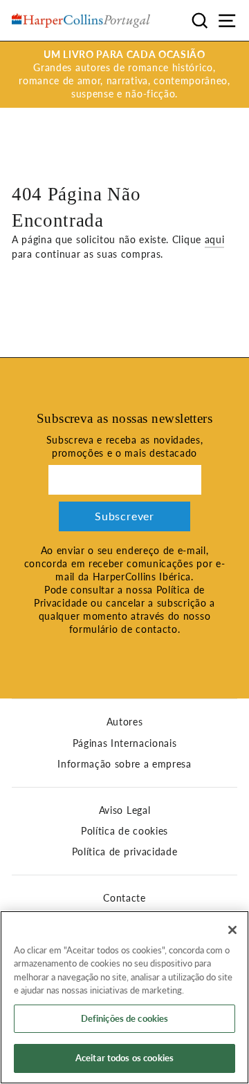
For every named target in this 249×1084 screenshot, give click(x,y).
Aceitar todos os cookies (124, 1057)
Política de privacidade (125, 851)
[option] (124, 74)
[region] (124, 997)
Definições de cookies (125, 1018)
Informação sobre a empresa (124, 764)
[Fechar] (232, 930)
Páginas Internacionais (125, 743)
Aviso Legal (124, 810)
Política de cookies (124, 831)
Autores (125, 722)
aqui (215, 239)
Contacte (124, 898)
